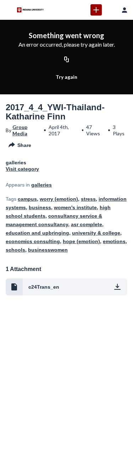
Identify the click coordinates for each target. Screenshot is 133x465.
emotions (114, 241)
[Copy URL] (66, 59)
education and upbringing (37, 233)
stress (88, 199)
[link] (96, 10)
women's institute (75, 207)
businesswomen (48, 250)
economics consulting (33, 241)
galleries (41, 185)
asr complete (86, 224)
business (40, 207)
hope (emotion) (81, 241)
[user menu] (124, 10)
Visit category (22, 169)
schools (15, 250)
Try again (66, 77)
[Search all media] (110, 10)
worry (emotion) (59, 199)
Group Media (19, 130)
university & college (96, 233)
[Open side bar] (8, 10)
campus (27, 199)
